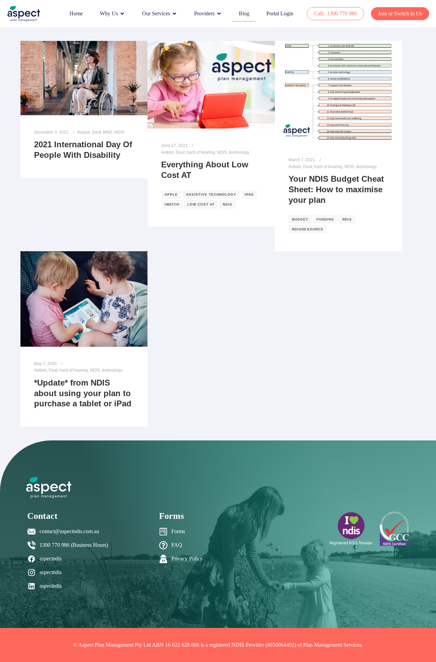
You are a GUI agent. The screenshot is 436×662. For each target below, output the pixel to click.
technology (239, 152)
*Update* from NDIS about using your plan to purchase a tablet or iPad (82, 393)
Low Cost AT (201, 204)
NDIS (119, 132)
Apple (171, 194)
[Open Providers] (219, 14)
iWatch (172, 204)
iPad (249, 194)
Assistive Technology (211, 194)
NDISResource (308, 229)
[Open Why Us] (122, 14)
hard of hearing (201, 152)
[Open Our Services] (174, 14)
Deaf (96, 132)
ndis (227, 204)
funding (325, 219)
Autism (83, 132)
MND (107, 132)
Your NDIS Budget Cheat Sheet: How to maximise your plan (336, 189)
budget (300, 219)
